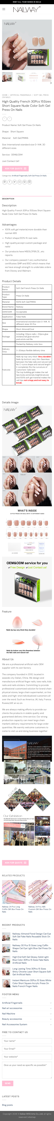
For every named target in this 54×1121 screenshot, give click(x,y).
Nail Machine (8, 1013)
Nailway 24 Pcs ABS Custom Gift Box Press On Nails (39, 909)
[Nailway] (27, 9)
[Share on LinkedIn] (29, 182)
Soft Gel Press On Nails (37, 175)
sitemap (32, 1117)
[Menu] (3, 9)
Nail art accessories (12, 1008)
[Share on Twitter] (14, 182)
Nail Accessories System (14, 1024)
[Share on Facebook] (9, 182)
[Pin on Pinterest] (24, 182)
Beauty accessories (12, 1018)
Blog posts (7, 1105)
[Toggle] (51, 1002)
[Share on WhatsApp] (4, 182)
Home (4, 95)
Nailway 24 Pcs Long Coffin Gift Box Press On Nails (13, 909)
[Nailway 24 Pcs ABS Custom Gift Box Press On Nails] (40, 892)
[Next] (47, 45)
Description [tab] (8, 199)
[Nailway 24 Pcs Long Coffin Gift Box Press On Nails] (14, 892)
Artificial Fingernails (20, 95)
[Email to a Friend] (19, 182)
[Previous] (6, 45)
